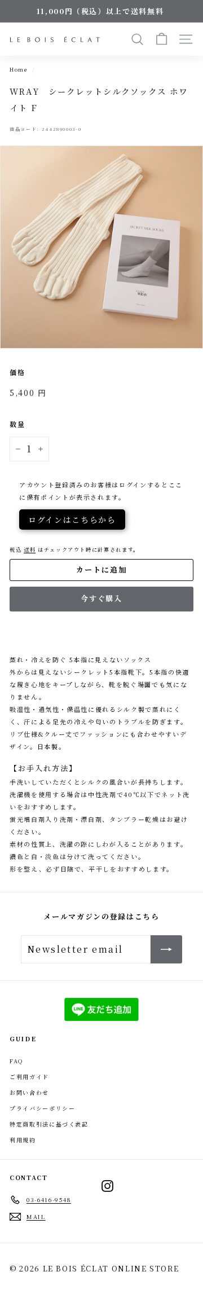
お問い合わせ (29, 1092)
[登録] (166, 949)
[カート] (161, 39)
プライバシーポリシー (43, 1108)
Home (19, 69)
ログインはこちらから (72, 519)
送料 (30, 549)
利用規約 (23, 1139)
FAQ (17, 1061)
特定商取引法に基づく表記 (49, 1124)
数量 (17, 424)
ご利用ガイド (29, 1076)
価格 (17, 372)
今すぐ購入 (102, 598)
